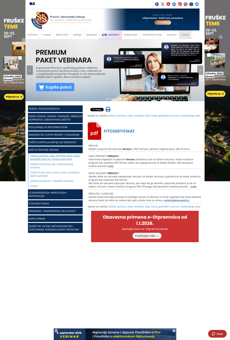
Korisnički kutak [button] (152, 34)
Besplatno (62, 34)
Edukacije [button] (91, 34)
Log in (185, 34)
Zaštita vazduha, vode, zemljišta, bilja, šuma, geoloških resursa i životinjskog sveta (55, 157)
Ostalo (34, 185)
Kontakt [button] (172, 34)
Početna (33, 34)
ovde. (111, 166)
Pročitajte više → (147, 236)
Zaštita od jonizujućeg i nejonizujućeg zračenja (51, 165)
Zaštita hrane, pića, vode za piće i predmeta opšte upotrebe (54, 174)
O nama (47, 34)
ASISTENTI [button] (113, 34)
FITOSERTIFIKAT (119, 131)
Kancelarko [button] (131, 34)
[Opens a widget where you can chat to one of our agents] (217, 334)
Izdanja (77, 34)
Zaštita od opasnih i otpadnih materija (52, 180)
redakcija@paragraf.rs (176, 200)
